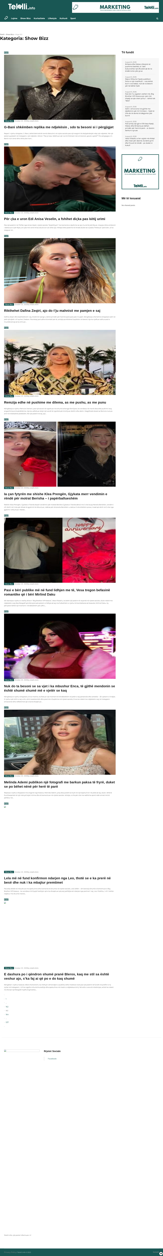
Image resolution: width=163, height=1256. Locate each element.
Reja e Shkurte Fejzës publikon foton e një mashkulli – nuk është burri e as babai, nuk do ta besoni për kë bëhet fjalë (139, 82)
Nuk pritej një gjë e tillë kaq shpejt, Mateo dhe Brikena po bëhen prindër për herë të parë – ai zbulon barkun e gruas (139, 127)
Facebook (52, 1059)
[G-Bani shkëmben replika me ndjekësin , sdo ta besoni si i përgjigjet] (60, 87)
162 (7, 1007)
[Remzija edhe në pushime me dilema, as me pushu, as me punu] (60, 362)
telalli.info (33, 121)
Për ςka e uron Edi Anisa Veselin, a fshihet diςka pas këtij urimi (54, 219)
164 (7, 1014)
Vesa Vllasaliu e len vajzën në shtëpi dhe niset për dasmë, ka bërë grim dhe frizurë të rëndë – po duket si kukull (140, 141)
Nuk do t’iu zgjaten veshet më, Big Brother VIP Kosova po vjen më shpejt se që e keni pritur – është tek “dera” (140, 97)
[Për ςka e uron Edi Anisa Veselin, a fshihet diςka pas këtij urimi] (60, 179)
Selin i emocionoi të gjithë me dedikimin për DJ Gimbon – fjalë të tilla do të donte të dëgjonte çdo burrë (139, 112)
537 (7, 1022)
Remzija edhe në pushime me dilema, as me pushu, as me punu (55, 402)
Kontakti (156, 1252)
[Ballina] (7, 18)
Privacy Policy (10, 1252)
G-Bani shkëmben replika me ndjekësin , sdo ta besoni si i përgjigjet (58, 127)
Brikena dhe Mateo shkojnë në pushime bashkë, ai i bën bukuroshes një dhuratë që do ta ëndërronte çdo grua (138, 67)
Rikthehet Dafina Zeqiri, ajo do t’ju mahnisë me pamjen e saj (52, 311)
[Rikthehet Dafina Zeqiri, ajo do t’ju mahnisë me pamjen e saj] (60, 270)
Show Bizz (9, 121)
